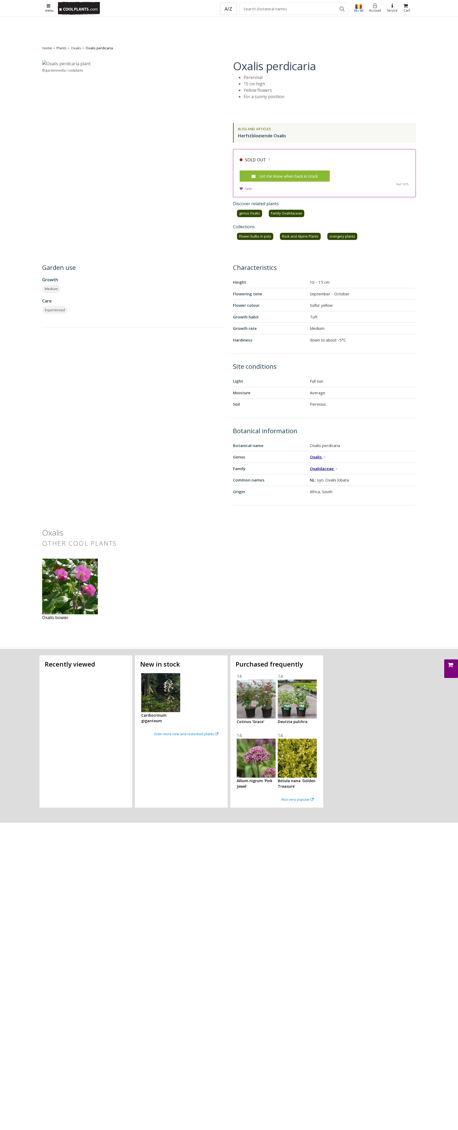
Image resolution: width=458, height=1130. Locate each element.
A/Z (228, 9)
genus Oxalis (249, 213)
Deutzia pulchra (292, 721)
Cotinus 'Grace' (250, 721)
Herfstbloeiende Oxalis (262, 136)
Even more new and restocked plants (184, 734)
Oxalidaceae (322, 468)
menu (49, 10)
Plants (61, 48)
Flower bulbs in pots (255, 236)
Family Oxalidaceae (286, 213)
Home (47, 48)
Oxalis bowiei (55, 617)
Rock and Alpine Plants (300, 236)
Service (392, 10)
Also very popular (295, 799)
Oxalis (76, 48)
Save (248, 188)
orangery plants (342, 236)
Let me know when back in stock (288, 176)
